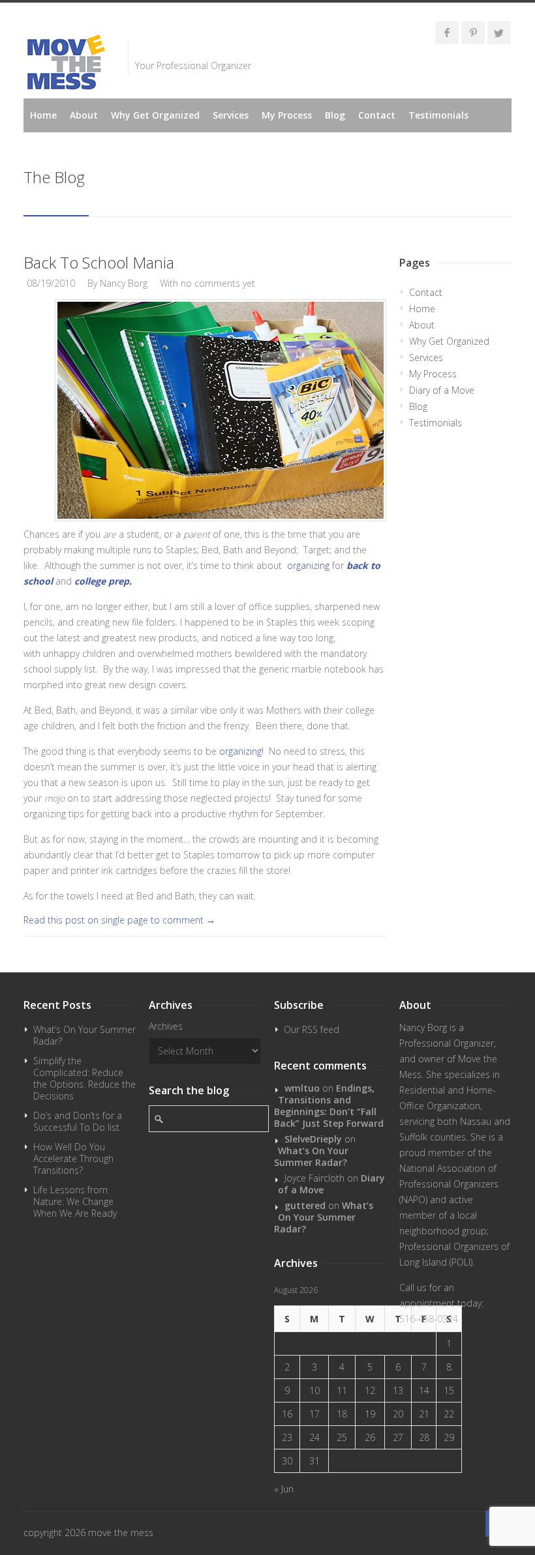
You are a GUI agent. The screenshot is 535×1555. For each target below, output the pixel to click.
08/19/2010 (51, 283)
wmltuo (302, 1088)
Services (231, 115)
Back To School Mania (98, 262)
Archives (166, 1026)
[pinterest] (473, 32)
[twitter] (499, 32)
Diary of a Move (441, 390)
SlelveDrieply (313, 1139)
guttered (305, 1205)
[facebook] (447, 32)
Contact (376, 115)
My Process (287, 115)
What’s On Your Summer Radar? (84, 1035)
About (84, 115)
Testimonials (438, 115)
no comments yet (218, 283)
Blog (335, 115)
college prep (101, 581)
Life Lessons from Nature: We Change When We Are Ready (75, 1201)
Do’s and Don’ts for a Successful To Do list (77, 1121)
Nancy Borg (123, 283)
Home (43, 115)
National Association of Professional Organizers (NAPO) (448, 1184)
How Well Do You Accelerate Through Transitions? (73, 1158)
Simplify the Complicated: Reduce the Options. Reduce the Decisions (84, 1078)
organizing (308, 565)
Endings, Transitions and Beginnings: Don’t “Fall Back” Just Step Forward (329, 1105)
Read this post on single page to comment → (119, 920)
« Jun (284, 1489)
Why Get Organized (155, 115)
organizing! (242, 751)
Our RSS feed (311, 1029)
